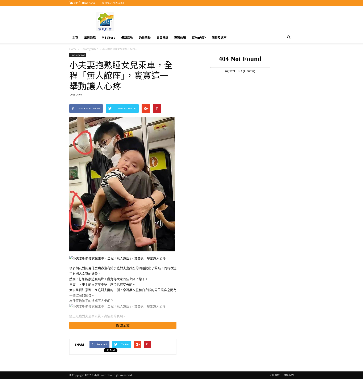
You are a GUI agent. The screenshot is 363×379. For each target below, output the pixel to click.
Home (73, 49)
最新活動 (127, 37)
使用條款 (275, 375)
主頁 (75, 37)
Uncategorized (89, 49)
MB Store (108, 37)
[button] (289, 38)
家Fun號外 (199, 37)
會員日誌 (162, 37)
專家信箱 (180, 37)
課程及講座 (219, 37)
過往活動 (145, 37)
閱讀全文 (123, 325)
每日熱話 (90, 37)
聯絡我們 (289, 375)
